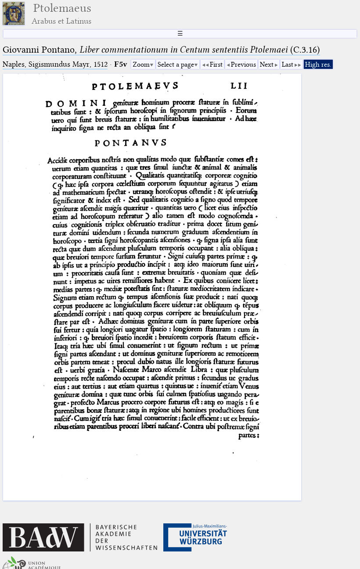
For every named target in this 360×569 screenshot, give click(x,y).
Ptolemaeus (61, 13)
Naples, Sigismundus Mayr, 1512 (55, 64)
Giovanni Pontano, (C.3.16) (161, 49)
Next (267, 64)
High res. (318, 64)
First (216, 64)
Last (287, 64)
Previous (243, 64)
